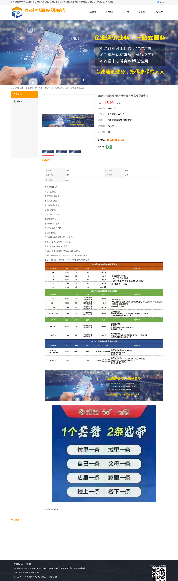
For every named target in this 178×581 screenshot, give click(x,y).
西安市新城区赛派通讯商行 (62, 568)
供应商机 (109, 12)
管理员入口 (45, 577)
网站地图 (53, 577)
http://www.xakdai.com (53, 509)
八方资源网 (27, 577)
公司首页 (92, 12)
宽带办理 (38, 88)
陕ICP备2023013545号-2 (41, 568)
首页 (22, 88)
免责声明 (36, 577)
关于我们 (142, 12)
